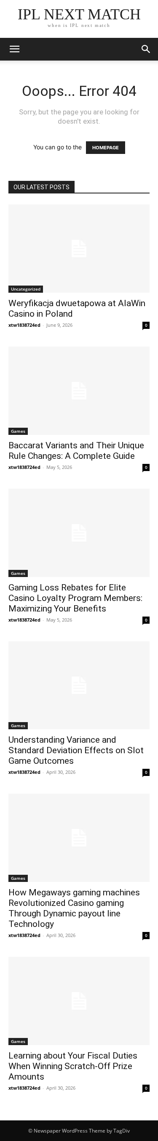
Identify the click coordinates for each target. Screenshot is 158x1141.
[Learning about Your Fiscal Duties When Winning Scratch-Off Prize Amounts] (79, 1001)
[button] (146, 49)
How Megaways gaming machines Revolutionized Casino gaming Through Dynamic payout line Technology (74, 908)
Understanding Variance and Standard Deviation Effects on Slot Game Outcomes (76, 750)
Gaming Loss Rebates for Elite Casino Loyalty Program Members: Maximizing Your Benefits (75, 598)
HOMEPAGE (105, 148)
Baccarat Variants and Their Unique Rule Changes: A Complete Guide (76, 450)
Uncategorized (25, 289)
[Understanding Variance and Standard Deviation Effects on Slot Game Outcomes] (79, 685)
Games (18, 431)
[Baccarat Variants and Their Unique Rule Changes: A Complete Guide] (79, 391)
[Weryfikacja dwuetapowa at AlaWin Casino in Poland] (79, 248)
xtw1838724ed (24, 325)
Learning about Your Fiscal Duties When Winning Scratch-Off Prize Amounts (72, 1066)
